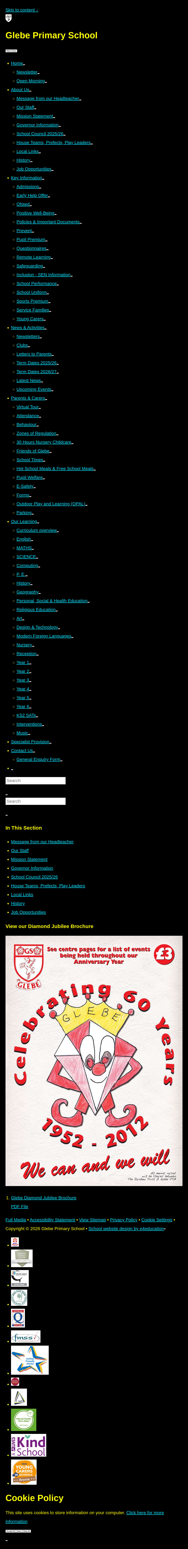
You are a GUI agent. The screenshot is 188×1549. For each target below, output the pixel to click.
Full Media (16, 1219)
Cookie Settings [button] (156, 1219)
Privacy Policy (123, 1219)
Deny (19, 1531)
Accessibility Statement (52, 1219)
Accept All (11, 1531)
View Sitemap (92, 1219)
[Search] (7, 794)
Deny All (26, 1531)
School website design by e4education (126, 1228)
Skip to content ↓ (22, 9)
